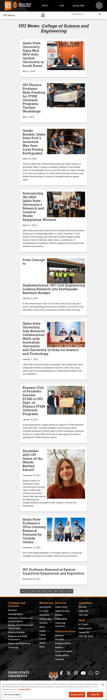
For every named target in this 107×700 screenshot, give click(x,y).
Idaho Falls (84, 611)
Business (12, 610)
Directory (43, 623)
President (59, 639)
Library (42, 635)
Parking (58, 615)
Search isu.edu (85, 628)
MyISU (42, 643)
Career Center (61, 607)
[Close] (103, 684)
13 (44, 591)
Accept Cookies (77, 695)
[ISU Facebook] (61, 673)
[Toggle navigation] (43, 15)
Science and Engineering (19, 643)
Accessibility (45, 607)
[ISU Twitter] (68, 673)
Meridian (83, 607)
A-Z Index (43, 611)
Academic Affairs (63, 643)
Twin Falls (83, 615)
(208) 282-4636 (86, 636)
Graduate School (15, 614)
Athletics (59, 647)
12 (38, 591)
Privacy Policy (24, 689)
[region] (53, 690)
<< (23, 591)
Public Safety (61, 619)
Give (62, 5)
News (42, 647)
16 (61, 591)
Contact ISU (84, 632)
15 (55, 591)
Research (59, 659)
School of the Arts (16, 632)
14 (49, 591)
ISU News (9, 15)
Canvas (42, 639)
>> (71, 591)
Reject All (95, 695)
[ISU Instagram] (76, 673)
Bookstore (44, 615)
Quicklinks (79, 5)
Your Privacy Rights (12, 695)
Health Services (62, 611)
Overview (59, 635)
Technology (13, 647)
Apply (45, 5)
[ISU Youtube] (83, 673)
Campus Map (45, 619)
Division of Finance (64, 651)
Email (41, 627)
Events (42, 631)
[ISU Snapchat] (90, 673)
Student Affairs (62, 655)
